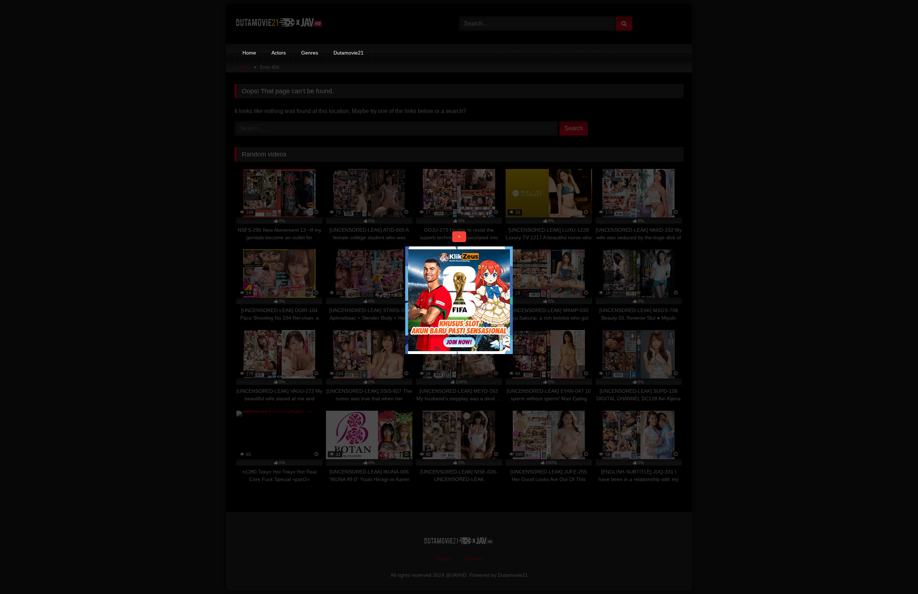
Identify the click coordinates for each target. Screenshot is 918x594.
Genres (309, 53)
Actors (278, 53)
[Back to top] (896, 573)
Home (249, 53)
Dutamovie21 (348, 53)
